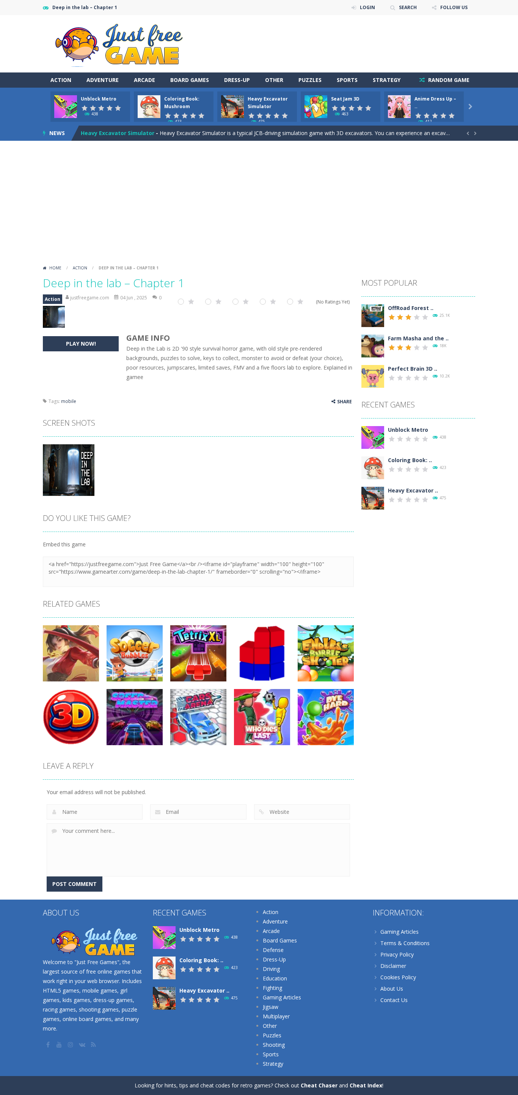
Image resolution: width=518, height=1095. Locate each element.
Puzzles (310, 79)
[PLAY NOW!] (65, 106)
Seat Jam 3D (345, 99)
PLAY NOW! (81, 343)
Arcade (144, 79)
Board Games (189, 79)
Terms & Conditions (405, 943)
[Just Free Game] (119, 43)
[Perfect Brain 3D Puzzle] (372, 375)
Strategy (386, 79)
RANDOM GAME (448, 79)
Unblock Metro (98, 99)
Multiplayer (276, 1016)
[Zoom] (68, 469)
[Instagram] (71, 1044)
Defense (273, 949)
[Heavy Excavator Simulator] (372, 497)
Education (275, 978)
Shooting (274, 1044)
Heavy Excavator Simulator (117, 133)
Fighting (272, 987)
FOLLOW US (454, 7)
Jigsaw (270, 1006)
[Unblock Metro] (372, 437)
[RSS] (94, 1044)
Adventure (102, 79)
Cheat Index (366, 1085)
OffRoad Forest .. (410, 308)
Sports (347, 79)
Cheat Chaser (319, 1085)
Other (274, 79)
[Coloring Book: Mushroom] (372, 467)
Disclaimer (393, 965)
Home (55, 268)
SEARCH (408, 7)
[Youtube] (60, 1044)
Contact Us (394, 1000)
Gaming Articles (282, 997)
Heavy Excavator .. (413, 490)
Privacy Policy (397, 954)
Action (60, 79)
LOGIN (367, 7)
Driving (271, 968)
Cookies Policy (398, 977)
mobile (68, 401)
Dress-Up (237, 79)
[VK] (82, 1044)
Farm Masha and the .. (418, 338)
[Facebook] (48, 1044)
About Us (391, 988)
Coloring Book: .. (410, 460)
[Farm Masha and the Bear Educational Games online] (372, 345)
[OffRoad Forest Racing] (372, 315)
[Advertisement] (259, 205)
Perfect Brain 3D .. (412, 368)
